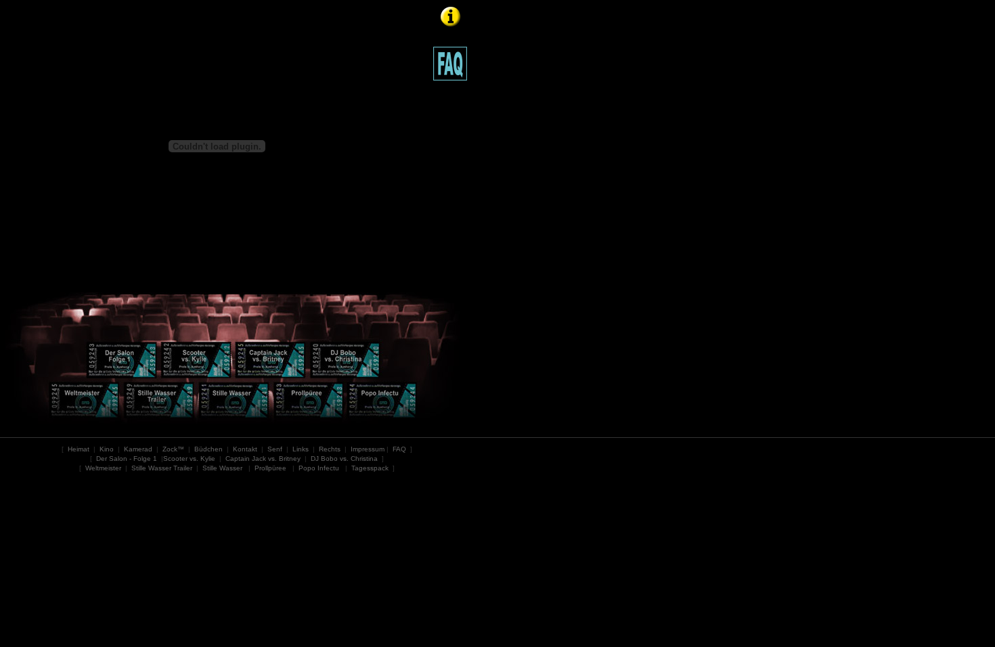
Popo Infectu (318, 468)
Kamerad (138, 449)
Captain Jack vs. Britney (263, 458)
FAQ (399, 449)
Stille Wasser (222, 468)
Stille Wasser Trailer (161, 468)
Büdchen (208, 449)
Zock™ (173, 449)
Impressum (367, 449)
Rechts (329, 449)
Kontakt (245, 449)
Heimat (78, 449)
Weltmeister (103, 468)
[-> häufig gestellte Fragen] (450, 60)
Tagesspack (370, 468)
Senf (274, 449)
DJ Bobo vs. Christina (344, 458)
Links (300, 449)
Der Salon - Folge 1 (126, 458)
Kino (107, 449)
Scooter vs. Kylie (189, 458)
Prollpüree (270, 468)
